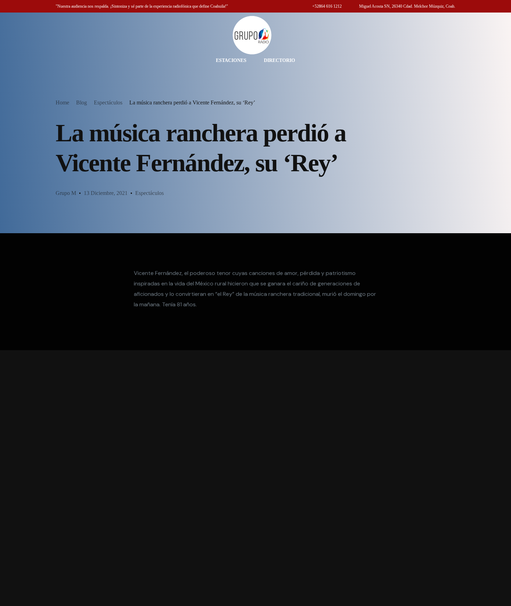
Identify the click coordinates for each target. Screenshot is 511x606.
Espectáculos (149, 193)
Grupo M (66, 193)
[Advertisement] (255, 478)
